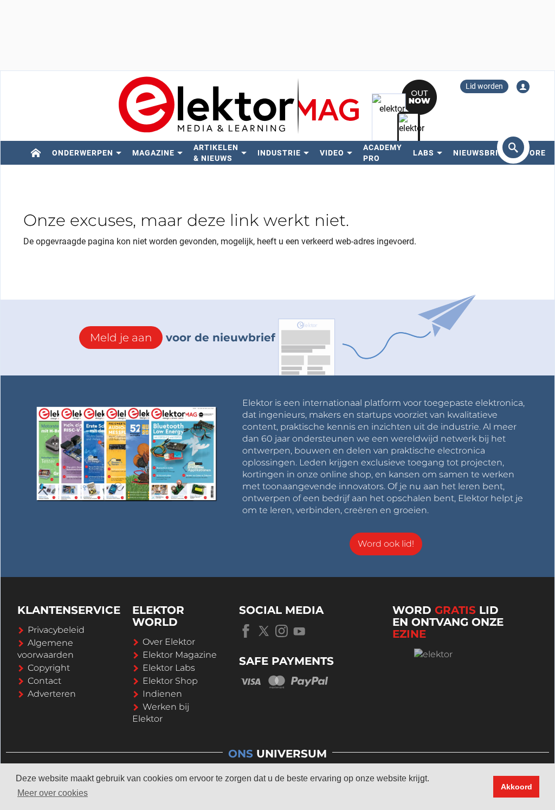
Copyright (49, 668)
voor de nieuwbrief (182, 337)
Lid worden (484, 86)
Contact (44, 681)
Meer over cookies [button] (52, 793)
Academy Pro (382, 153)
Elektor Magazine (180, 655)
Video (332, 152)
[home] (36, 153)
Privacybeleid (56, 630)
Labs (423, 152)
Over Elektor (169, 642)
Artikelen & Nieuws (215, 153)
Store (532, 152)
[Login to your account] (523, 86)
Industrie (279, 152)
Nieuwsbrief (480, 152)
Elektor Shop (170, 681)
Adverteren (52, 694)
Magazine (153, 152)
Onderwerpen (82, 152)
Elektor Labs (169, 668)
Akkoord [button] (516, 786)
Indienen (162, 694)
